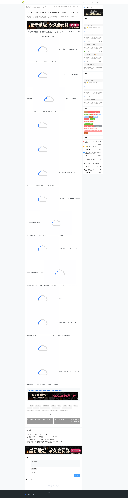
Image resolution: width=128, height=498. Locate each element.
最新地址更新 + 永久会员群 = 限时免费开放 (37, 437)
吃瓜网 (87, 2)
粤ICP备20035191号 (31, 494)
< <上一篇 (29, 423)
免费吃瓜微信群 (46, 405)
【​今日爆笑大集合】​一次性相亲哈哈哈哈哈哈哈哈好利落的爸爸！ (42, 436)
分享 (51, 416)
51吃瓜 (92, 2)
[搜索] (101, 2)
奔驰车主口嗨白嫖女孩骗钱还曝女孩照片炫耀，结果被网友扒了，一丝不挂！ (45, 441)
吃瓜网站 (44, 6)
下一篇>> (77, 423)
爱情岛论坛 (69, 6)
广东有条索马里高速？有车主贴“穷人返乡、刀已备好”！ (40, 434)
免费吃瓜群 (53, 405)
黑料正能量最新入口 (54, 410)
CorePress (54, 492)
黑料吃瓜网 (28, 7)
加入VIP (97, 2)
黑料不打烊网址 (30, 410)
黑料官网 (34, 7)
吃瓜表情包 (63, 6)
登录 (104, 2)
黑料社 (44, 7)
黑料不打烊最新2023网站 (45, 408)
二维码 (55, 416)
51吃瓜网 (91, 112)
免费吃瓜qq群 (38, 405)
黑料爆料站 (39, 7)
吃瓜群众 (53, 6)
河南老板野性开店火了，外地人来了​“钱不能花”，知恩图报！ (41, 439)
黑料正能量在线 (45, 410)
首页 (83, 2)
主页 (28, 6)
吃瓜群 (49, 6)
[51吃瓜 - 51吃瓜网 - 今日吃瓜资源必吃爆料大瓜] (23, 2)
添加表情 (34, 468)
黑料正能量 (38, 410)
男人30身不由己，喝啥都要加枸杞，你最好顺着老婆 (39, 442)
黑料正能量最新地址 (64, 410)
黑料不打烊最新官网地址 (66, 408)
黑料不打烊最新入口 (56, 408)
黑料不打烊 (75, 6)
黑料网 (86, 133)
